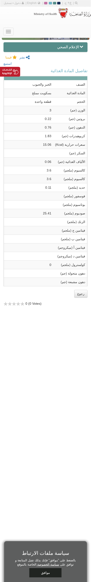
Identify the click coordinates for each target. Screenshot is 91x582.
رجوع (80, 294)
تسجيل (8, 3)
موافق (45, 573)
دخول (17, 3)
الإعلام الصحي (68, 47)
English (32, 3)
